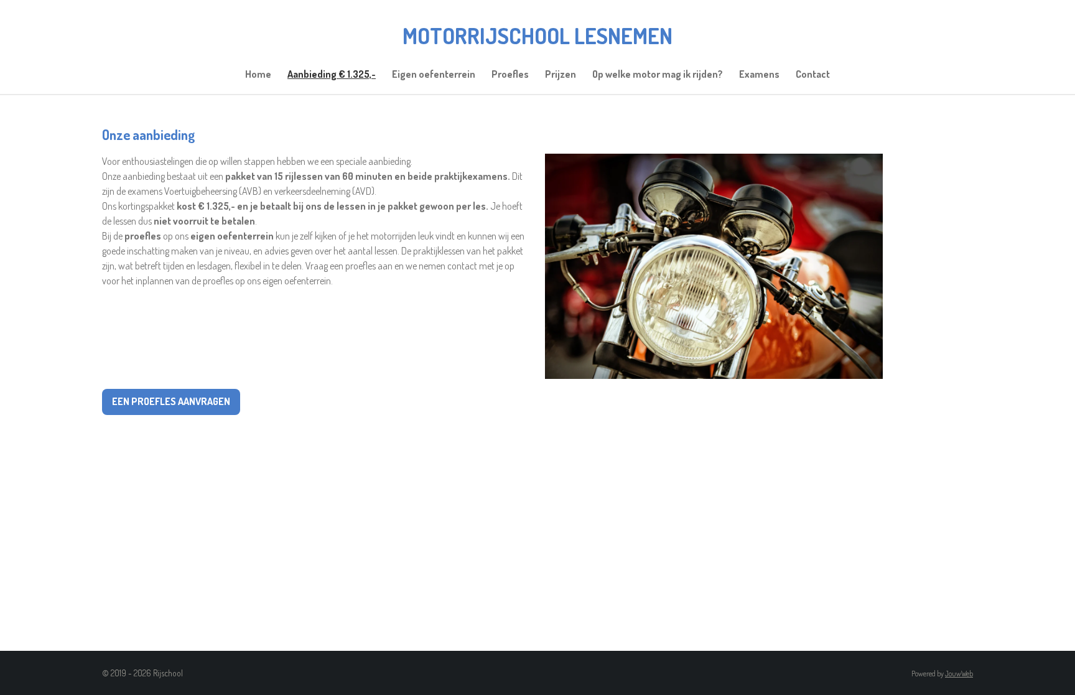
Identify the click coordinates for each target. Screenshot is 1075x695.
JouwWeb (959, 673)
